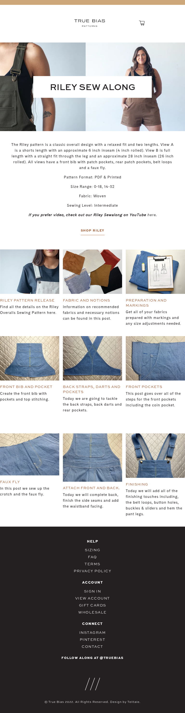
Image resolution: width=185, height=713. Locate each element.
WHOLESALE (92, 612)
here (151, 215)
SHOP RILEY (93, 230)
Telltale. (133, 702)
